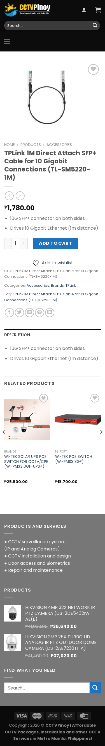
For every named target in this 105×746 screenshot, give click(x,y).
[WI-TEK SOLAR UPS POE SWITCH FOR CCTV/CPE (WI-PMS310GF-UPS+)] (27, 419)
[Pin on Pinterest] (39, 312)
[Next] (101, 443)
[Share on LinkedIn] (49, 312)
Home (9, 144)
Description (17, 335)
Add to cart (55, 243)
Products (30, 144)
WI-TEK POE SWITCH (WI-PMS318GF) (73, 459)
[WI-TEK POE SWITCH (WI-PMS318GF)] (78, 419)
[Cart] (98, 10)
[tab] (52, 334)
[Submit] (95, 25)
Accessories (59, 144)
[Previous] (4, 443)
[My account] (84, 10)
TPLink (71, 285)
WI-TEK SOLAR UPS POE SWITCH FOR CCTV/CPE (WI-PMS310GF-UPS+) (26, 461)
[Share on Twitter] (19, 312)
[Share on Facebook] (9, 312)
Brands (57, 285)
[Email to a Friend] (29, 312)
